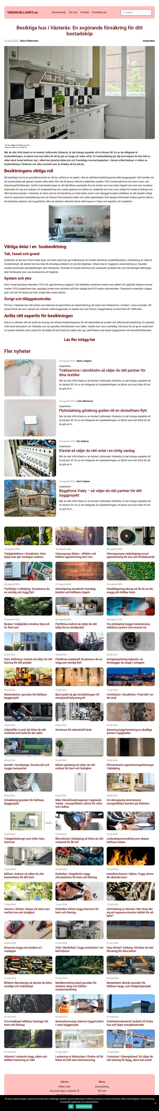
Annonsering (59, 12)
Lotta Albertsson (85, 401)
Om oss (73, 12)
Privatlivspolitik (84, 1106)
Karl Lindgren (83, 481)
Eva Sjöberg (83, 441)
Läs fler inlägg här (79, 339)
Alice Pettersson (29, 40)
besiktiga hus (15, 177)
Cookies (84, 12)
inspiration (149, 40)
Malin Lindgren (84, 361)
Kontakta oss (99, 12)
